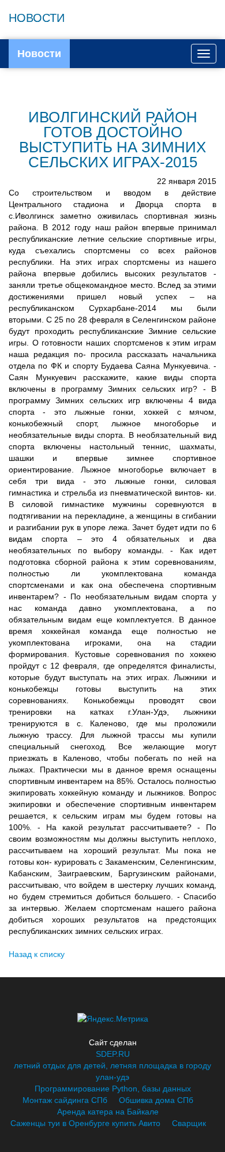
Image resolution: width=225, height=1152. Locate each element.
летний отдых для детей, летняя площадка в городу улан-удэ (112, 1071)
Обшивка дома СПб (156, 1100)
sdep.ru (113, 1054)
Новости (39, 53)
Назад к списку (37, 954)
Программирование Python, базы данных (113, 1088)
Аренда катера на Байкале (108, 1111)
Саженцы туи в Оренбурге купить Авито (85, 1123)
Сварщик (189, 1123)
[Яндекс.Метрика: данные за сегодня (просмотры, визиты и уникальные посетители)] (112, 1019)
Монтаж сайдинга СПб (64, 1100)
